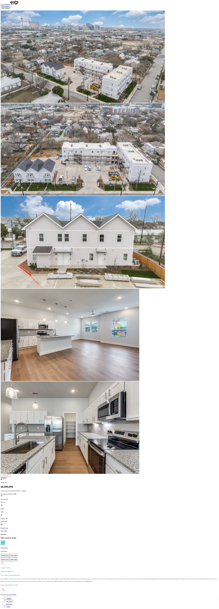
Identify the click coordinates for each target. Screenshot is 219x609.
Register (7, 8)
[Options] (2, 475)
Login (2, 8)
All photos (3, 478)
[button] (109, 56)
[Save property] (6, 475)
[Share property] (9, 475)
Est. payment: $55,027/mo (8, 494)
